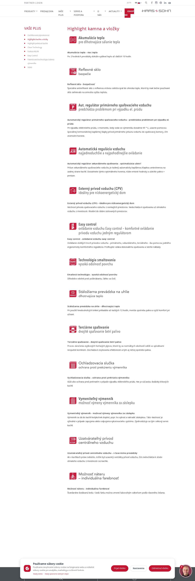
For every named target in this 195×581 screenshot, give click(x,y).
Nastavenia (138, 568)
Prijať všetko (119, 568)
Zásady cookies (38, 574)
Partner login (33, 2)
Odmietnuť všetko (160, 568)
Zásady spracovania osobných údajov (57, 574)
